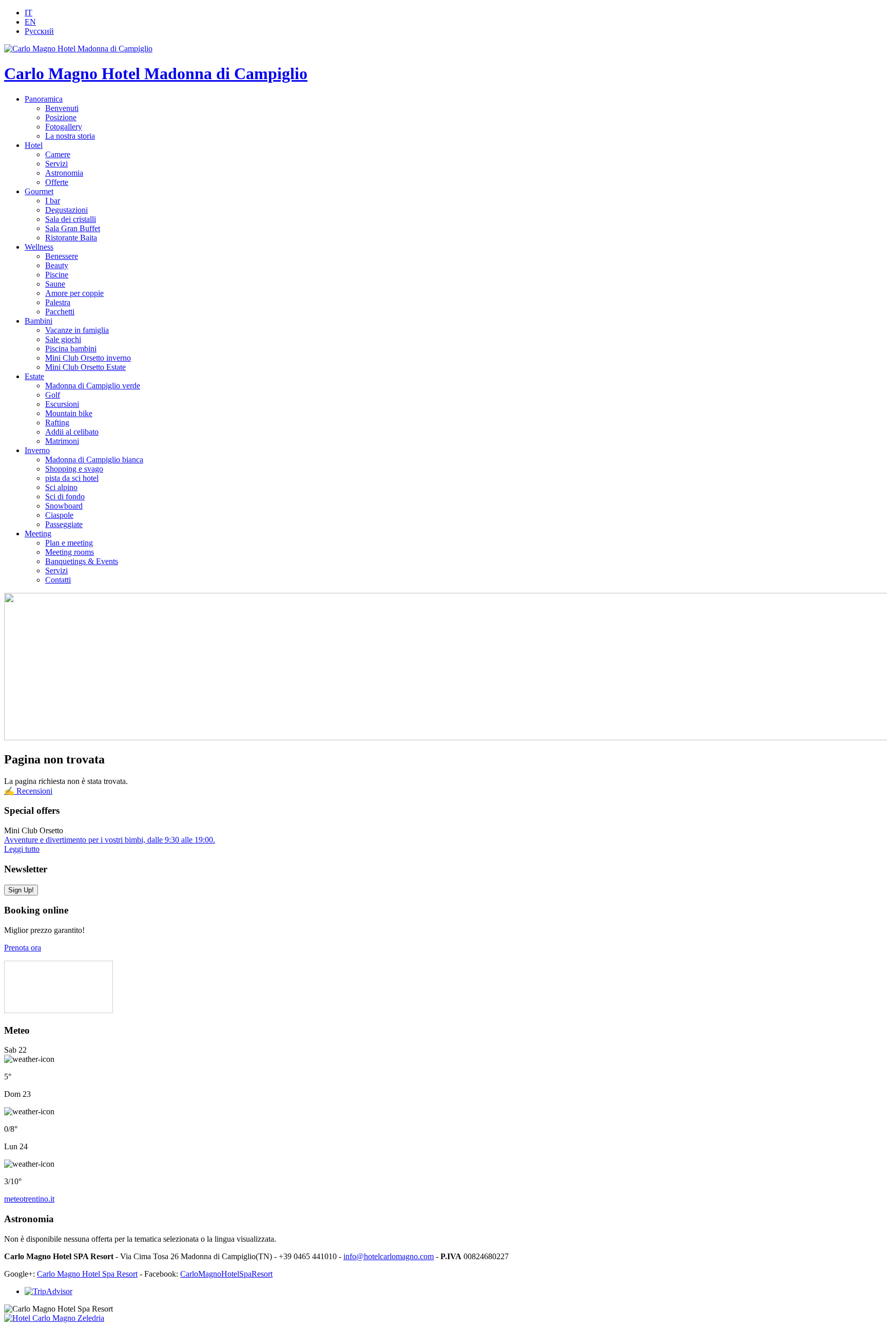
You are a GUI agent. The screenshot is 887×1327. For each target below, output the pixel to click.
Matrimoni (62, 441)
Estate (34, 376)
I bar (52, 200)
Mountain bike (68, 413)
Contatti (58, 579)
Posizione (60, 117)
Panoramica (44, 99)
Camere (57, 154)
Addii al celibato (72, 431)
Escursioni (62, 404)
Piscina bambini (71, 348)
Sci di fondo (65, 496)
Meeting (38, 533)
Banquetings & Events (81, 561)
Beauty (56, 265)
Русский (39, 31)
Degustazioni (66, 209)
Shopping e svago (74, 468)
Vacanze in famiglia (77, 330)
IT (28, 12)
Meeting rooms (69, 552)
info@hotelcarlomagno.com (388, 1256)
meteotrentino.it (29, 1198)
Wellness (39, 246)
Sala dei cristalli (70, 219)
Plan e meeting (69, 542)
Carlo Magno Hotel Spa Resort (87, 1273)
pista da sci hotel (72, 478)
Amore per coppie (74, 293)
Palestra (57, 302)
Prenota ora (22, 947)
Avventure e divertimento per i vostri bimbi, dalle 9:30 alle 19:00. (109, 839)
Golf (52, 394)
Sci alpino (61, 487)
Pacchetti (59, 311)
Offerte (56, 182)
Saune (55, 283)
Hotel (34, 145)
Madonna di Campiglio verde (92, 385)
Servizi (56, 163)
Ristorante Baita (71, 237)
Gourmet (39, 191)
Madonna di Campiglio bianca (94, 459)
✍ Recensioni (28, 791)
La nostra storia (70, 136)
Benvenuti (62, 108)
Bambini (38, 320)
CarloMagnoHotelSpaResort (226, 1273)
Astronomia (64, 173)
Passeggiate (64, 524)
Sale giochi (63, 339)
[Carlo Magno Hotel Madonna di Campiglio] (78, 48)
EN (30, 21)
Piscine (56, 274)
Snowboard (64, 505)
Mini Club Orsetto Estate (85, 367)
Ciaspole (59, 515)
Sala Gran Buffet (72, 228)
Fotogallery (63, 126)
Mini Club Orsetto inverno (88, 357)
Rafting (57, 422)
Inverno (37, 450)
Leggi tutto (22, 849)
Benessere (61, 256)
